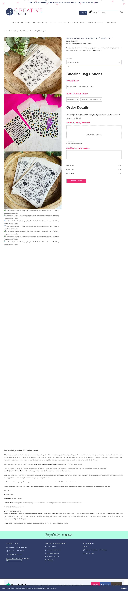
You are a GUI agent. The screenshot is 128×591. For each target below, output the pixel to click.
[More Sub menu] (115, 22)
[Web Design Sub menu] (103, 22)
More (110, 23)
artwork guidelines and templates (47, 464)
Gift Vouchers (76, 23)
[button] (122, 14)
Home (6, 31)
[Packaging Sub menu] (46, 22)
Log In (83, 12)
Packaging (38, 23)
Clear (69, 67)
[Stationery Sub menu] (64, 22)
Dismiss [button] (123, 588)
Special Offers (20, 23)
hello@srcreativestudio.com (15, 471)
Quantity (69, 58)
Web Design (95, 23)
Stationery (56, 23)
